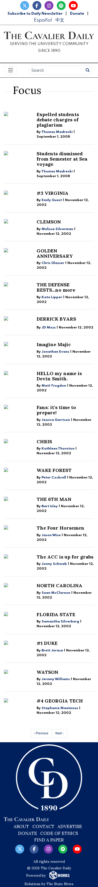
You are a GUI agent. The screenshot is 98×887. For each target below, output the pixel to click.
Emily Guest (52, 200)
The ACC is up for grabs (65, 557)
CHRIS (44, 441)
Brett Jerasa (53, 650)
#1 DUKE (47, 643)
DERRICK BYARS (56, 319)
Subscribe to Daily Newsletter (35, 14)
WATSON (47, 672)
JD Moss (49, 327)
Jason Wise (51, 535)
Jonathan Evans (55, 351)
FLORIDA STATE (56, 614)
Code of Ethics (59, 833)
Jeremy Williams (56, 679)
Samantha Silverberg (60, 621)
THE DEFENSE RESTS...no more (56, 287)
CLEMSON (49, 222)
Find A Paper (49, 840)
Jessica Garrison (56, 420)
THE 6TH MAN (54, 499)
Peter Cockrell (54, 477)
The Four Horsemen (60, 528)
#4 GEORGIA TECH (60, 701)
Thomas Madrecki (57, 132)
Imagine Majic (54, 344)
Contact (43, 826)
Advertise (69, 826)
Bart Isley (50, 506)
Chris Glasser (53, 263)
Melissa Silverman (57, 229)
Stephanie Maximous (60, 708)
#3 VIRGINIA (52, 193)
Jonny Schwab (54, 564)
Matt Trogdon (54, 385)
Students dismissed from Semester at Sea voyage (62, 159)
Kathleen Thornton (58, 448)
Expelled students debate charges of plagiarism (58, 119)
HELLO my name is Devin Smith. (59, 376)
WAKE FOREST (54, 470)
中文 (59, 20)
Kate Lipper (52, 297)
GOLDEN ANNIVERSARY (55, 253)
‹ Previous (41, 733)
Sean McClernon (56, 593)
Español (43, 20)
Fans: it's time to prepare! (56, 410)
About (21, 826)
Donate (77, 14)
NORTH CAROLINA (59, 585)
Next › (59, 733)
